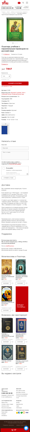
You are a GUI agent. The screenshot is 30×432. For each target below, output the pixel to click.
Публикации (19, 407)
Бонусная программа (6, 407)
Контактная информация (22, 394)
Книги (8, 12)
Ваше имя (4, 144)
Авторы (18, 402)
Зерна (5, 2)
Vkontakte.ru (4, 415)
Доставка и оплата (20, 392)
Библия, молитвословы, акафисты (19, 12)
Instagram (4, 413)
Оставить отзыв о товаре (7, 404)
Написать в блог (5, 406)
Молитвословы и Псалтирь (9, 13)
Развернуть (5, 64)
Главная (3, 12)
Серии (17, 406)
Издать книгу (5, 402)
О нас (17, 397)
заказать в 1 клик (8, 86)
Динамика (11, 425)
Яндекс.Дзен (4, 412)
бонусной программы (15, 164)
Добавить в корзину (15, 83)
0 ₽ (19, 3)
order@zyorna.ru (9, 246)
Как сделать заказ (20, 390)
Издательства (19, 404)
